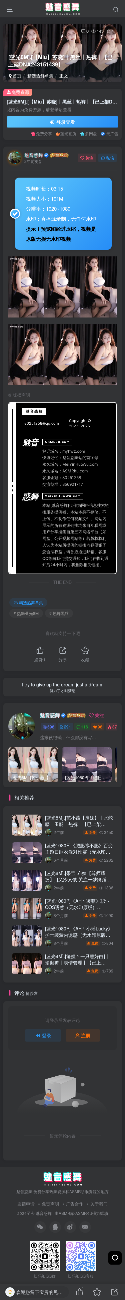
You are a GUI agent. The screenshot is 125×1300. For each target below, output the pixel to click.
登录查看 (65, 122)
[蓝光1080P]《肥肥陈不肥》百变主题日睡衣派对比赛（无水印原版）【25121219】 (79, 852)
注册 (85, 1035)
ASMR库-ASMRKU (75, 1213)
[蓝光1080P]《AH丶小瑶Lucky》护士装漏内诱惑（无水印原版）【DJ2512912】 (79, 935)
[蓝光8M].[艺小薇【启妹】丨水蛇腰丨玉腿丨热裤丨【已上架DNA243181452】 (79, 824)
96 (100, 726)
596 (50, 726)
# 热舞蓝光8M (26, 613)
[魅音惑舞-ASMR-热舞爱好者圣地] (62, 1178)
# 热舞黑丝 (59, 613)
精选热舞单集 (40, 75)
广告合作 (74, 1204)
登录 (46, 1035)
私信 (110, 158)
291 (67, 726)
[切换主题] (115, 1258)
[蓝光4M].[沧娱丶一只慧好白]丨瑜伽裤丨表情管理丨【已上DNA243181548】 (77, 962)
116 (84, 726)
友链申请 (26, 1204)
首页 (16, 75)
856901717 (72, 484)
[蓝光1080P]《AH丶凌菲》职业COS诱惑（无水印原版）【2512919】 (77, 907)
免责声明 (50, 1204)
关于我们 (99, 1204)
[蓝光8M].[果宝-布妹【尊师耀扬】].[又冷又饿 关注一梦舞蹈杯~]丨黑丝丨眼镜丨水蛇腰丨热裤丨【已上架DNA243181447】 (78, 883)
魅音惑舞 (33, 155)
